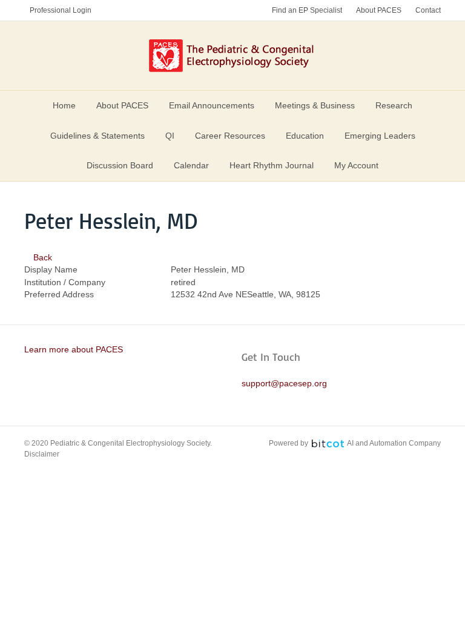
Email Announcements (211, 105)
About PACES (378, 10)
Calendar (191, 165)
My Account (356, 165)
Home (64, 105)
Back (41, 257)
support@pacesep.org (284, 383)
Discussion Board (120, 165)
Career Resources (230, 135)
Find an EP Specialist (307, 10)
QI (169, 135)
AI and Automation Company (394, 443)
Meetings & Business (315, 105)
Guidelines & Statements (97, 135)
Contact (428, 10)
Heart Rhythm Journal (271, 165)
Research (393, 105)
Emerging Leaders (380, 135)
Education (305, 135)
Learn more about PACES (73, 349)
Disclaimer (41, 454)
